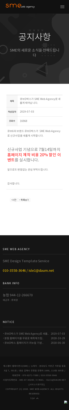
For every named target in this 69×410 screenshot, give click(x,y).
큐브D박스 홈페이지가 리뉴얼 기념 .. (23, 343)
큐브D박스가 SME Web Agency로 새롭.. (26, 333)
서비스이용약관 (37, 384)
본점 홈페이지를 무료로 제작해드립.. (23, 338)
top (32, 398)
